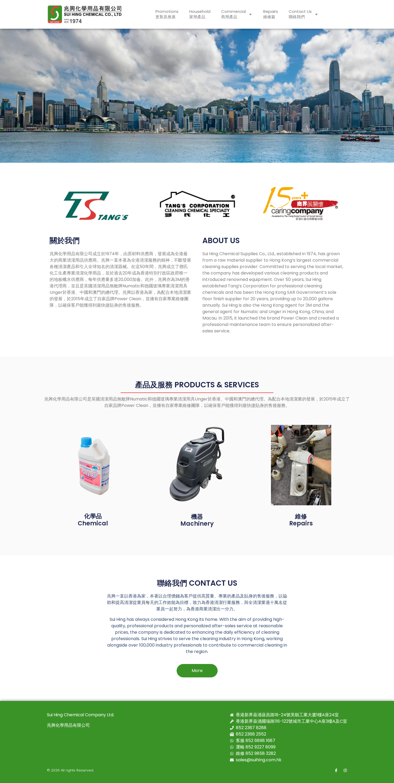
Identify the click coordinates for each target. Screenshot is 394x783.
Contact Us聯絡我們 (300, 14)
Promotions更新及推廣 (167, 14)
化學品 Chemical (93, 519)
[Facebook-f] (336, 770)
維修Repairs (301, 520)
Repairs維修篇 (270, 14)
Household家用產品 (199, 14)
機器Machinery (197, 520)
